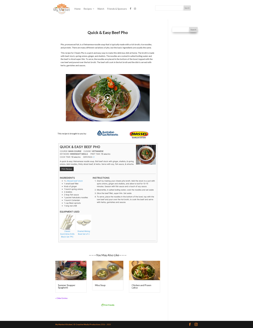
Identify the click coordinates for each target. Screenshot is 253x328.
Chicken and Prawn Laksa (141, 286)
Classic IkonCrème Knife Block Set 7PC (67, 234)
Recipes (88, 8)
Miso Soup (100, 285)
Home (77, 8)
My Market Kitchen (63, 324)
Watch (100, 8)
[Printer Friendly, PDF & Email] (107, 305)
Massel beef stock (75, 181)
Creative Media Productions (88, 324)
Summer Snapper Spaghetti (66, 286)
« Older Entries (61, 298)
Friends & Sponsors (117, 8)
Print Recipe (67, 169)
